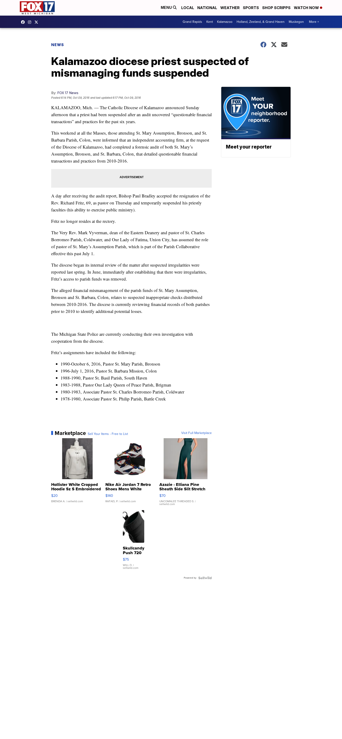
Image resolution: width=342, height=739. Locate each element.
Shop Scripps (276, 7)
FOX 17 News (67, 93)
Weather (230, 7)
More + (314, 21)
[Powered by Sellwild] (205, 578)
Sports (251, 7)
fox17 (37, 22)
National (207, 7)
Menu (167, 8)
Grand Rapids (192, 21)
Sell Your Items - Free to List (108, 434)
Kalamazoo (224, 21)
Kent (209, 21)
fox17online (24, 22)
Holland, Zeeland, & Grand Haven (261, 21)
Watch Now (307, 7)
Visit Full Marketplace (196, 433)
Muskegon (296, 21)
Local (187, 7)
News (57, 44)
